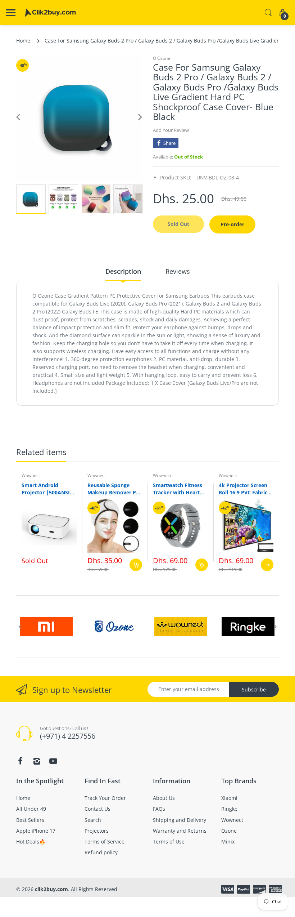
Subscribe (254, 689)
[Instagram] (37, 761)
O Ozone (161, 58)
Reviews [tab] (177, 271)
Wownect (31, 475)
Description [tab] (123, 271)
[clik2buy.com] (50, 12)
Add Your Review (171, 130)
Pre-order (232, 224)
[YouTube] (53, 761)
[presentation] (19, 626)
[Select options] (267, 564)
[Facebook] (20, 761)
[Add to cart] (136, 564)
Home (23, 40)
